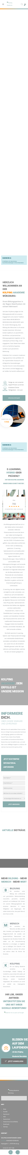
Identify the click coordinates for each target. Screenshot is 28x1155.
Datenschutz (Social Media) (10, 1121)
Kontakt (5, 1111)
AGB (4, 1116)
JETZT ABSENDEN (14, 804)
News (4, 1109)
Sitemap (5, 1127)
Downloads (6, 1124)
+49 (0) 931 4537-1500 (8, 1148)
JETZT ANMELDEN (15, 1061)
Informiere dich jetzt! (14, 398)
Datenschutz (6, 1119)
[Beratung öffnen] (10, 1152)
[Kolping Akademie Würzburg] (11, 4)
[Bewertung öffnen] (18, 1152)
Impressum (6, 1114)
